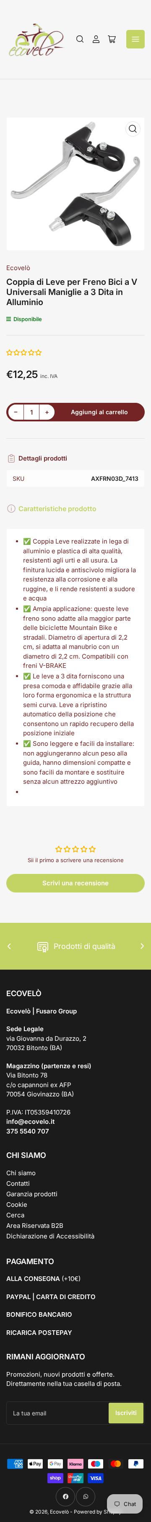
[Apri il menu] (135, 39)
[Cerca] (80, 39)
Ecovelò (18, 268)
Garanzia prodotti (31, 1194)
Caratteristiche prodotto (57, 508)
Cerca (15, 1215)
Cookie (16, 1204)
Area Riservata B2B (34, 1226)
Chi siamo (21, 1173)
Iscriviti (126, 1412)
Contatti (18, 1183)
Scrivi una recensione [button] (75, 883)
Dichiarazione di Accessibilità (50, 1236)
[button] (24, 352)
